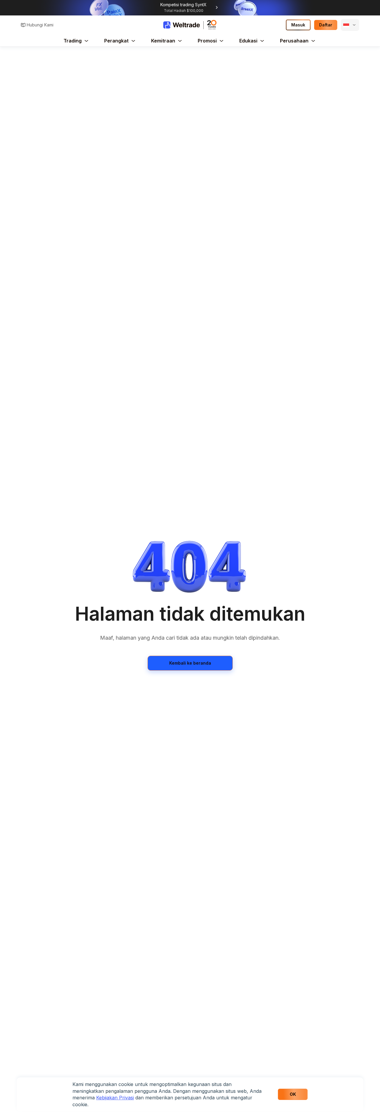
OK (293, 1094)
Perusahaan (294, 41)
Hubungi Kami (40, 24)
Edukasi (248, 41)
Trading (73, 41)
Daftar (325, 24)
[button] (350, 25)
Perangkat (116, 41)
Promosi (207, 41)
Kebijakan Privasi (115, 1098)
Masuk (298, 24)
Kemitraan (163, 41)
